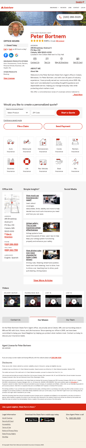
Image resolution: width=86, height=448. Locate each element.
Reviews (63, 7)
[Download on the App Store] (32, 419)
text (10, 49)
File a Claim (23, 126)
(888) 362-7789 (11, 250)
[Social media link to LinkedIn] (11, 55)
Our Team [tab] (70, 320)
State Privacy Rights (9, 434)
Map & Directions (8, 235)
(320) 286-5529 (11, 244)
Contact (76, 7)
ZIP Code (36, 113)
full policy (74, 382)
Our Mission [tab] (43, 320)
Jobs (69, 7)
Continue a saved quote (13, 120)
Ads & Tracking (7, 418)
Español (79, 2)
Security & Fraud (7, 421)
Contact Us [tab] (15, 320)
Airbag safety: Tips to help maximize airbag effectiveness (33, 226)
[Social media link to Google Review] (16, 55)
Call (5, 49)
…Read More (77, 95)
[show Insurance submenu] (58, 7)
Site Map (5, 437)
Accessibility (6, 424)
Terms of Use (6, 427)
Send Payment (63, 126)
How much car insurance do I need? (32, 197)
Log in (83, 7)
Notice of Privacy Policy (10, 430)
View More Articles (43, 280)
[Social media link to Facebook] (6, 55)
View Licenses (9, 78)
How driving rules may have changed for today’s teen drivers (33, 254)
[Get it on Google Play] (47, 419)
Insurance (53, 7)
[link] (7, 7)
